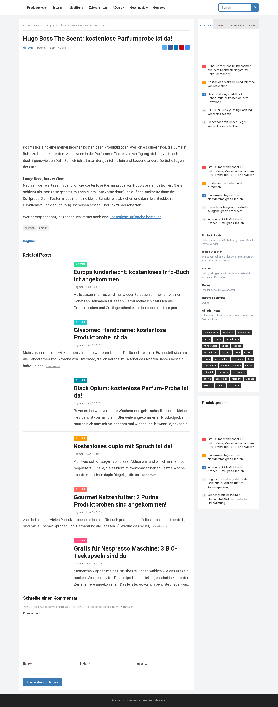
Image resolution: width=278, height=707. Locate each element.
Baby (250, 359)
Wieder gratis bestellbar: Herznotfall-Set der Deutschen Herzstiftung (228, 499)
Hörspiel (208, 372)
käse (237, 352)
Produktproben (215, 403)
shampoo (237, 359)
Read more (53, 366)
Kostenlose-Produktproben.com (147, 700)
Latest (220, 25)
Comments (237, 25)
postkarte (234, 385)
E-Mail (85, 663)
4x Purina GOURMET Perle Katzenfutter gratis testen (226, 221)
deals (207, 339)
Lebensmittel (211, 332)
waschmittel (221, 359)
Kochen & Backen (231, 365)
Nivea (207, 359)
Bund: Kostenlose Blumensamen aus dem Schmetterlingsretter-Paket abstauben (229, 70)
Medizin (208, 385)
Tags (251, 25)
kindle (224, 346)
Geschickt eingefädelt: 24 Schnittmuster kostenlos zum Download (228, 98)
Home (26, 25)
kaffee (248, 365)
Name (27, 663)
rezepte (237, 346)
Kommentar (31, 613)
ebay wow (222, 372)
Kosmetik (30, 228)
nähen (220, 385)
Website (142, 663)
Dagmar (41, 47)
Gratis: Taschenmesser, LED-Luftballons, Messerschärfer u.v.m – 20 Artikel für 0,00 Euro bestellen (231, 171)
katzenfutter (210, 352)
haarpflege (221, 379)
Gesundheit (210, 365)
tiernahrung (232, 339)
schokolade (238, 372)
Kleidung (237, 379)
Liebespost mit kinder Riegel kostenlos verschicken (227, 124)
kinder (247, 352)
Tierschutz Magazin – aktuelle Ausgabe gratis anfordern (228, 209)
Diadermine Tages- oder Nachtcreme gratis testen (225, 197)
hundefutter (210, 346)
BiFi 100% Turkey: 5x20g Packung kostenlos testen (230, 112)
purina (207, 379)
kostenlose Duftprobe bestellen (135, 217)
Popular (205, 25)
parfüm (43, 228)
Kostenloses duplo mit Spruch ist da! (123, 446)
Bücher (250, 379)
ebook (217, 339)
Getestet (38, 25)
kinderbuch (244, 332)
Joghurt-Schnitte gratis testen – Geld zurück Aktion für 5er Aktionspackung (230, 483)
